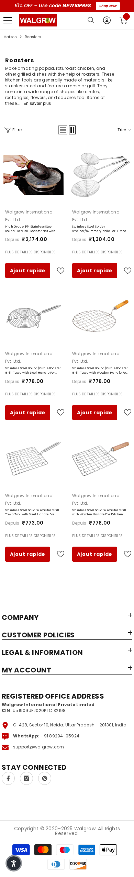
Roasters (33, 37)
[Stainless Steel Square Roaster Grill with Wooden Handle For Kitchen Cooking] (100, 458)
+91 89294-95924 (60, 736)
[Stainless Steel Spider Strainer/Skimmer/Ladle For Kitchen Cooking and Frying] (100, 175)
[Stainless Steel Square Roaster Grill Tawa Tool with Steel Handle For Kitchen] (33, 458)
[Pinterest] (44, 778)
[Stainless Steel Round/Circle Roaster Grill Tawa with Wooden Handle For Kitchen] (100, 316)
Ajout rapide (27, 270)
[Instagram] (26, 778)
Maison (10, 37)
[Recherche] (91, 20)
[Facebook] (8, 778)
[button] (62, 129)
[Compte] (107, 20)
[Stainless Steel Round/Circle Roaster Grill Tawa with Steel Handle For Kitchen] (33, 316)
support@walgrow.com (38, 747)
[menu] (7, 20)
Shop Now (107, 6)
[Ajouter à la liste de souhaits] (58, 271)
